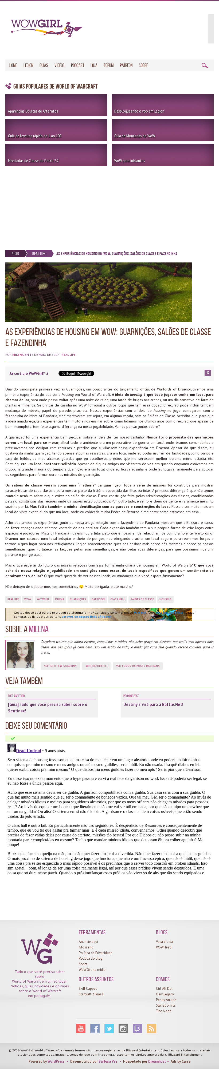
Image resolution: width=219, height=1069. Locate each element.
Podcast (77, 65)
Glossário (86, 947)
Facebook (95, 1028)
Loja (94, 65)
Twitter (109, 1028)
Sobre (143, 65)
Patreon (126, 65)
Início (15, 253)
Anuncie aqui (88, 941)
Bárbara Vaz (108, 1061)
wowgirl (43, 599)
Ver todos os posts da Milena (137, 666)
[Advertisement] (109, 206)
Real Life (39, 253)
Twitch (137, 1028)
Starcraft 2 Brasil (91, 994)
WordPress (56, 1061)
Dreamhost (157, 1061)
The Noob (163, 1011)
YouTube (80, 1028)
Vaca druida (164, 941)
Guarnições (78, 599)
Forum (109, 65)
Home (13, 65)
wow (27, 599)
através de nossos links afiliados (86, 617)
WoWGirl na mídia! (93, 969)
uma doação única (169, 613)
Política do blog (91, 958)
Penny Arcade (166, 1000)
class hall (117, 599)
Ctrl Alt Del (164, 988)
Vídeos (59, 65)
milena (59, 599)
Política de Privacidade (95, 953)
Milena (18, 355)
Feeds (151, 1028)
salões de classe (142, 599)
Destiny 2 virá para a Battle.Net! (153, 704)
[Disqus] (109, 808)
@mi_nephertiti (96, 666)
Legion (28, 65)
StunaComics (166, 1005)
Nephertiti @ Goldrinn (60, 666)
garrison (98, 599)
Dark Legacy (165, 994)
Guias (44, 65)
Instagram (123, 1028)
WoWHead (163, 947)
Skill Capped (88, 988)
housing (165, 599)
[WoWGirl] (44, 30)
